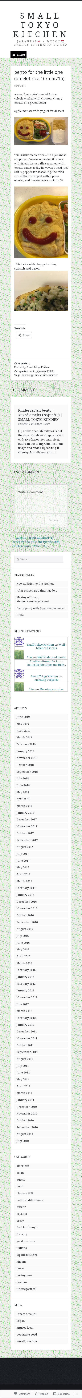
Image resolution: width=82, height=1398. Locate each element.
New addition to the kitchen (35, 583)
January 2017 (25, 895)
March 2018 (24, 806)
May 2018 (23, 792)
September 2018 (27, 771)
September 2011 (27, 1052)
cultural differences (30, 1200)
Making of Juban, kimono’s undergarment (33, 599)
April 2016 (23, 956)
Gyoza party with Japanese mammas (40, 608)
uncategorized (26, 1289)
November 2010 (27, 1113)
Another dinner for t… (44, 661)
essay (20, 1220)
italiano (22, 1248)
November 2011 (27, 1038)
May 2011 (23, 1079)
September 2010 (27, 1127)
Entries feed (25, 1327)
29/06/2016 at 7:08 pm (30, 424)
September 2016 (27, 922)
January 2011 (25, 1100)
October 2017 (25, 833)
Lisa (30, 657)
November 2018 (27, 758)
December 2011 (27, 1031)
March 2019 (24, 737)
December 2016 (27, 901)
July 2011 (23, 1066)
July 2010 (23, 1141)
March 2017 (24, 881)
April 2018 (23, 799)
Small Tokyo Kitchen (38, 367)
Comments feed (27, 1334)
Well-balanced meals (51, 646)
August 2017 (25, 847)
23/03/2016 (20, 86)
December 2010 (27, 1107)
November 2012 (27, 997)
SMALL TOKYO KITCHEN (41, 24)
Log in (21, 1320)
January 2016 (25, 977)
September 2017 (27, 840)
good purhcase (26, 1241)
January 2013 (25, 990)
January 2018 (25, 812)
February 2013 (26, 983)
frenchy (22, 1234)
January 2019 (25, 751)
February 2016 (26, 970)
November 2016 (27, 908)
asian (20, 1172)
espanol (22, 1214)
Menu (21, 54)
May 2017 (23, 867)
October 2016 (25, 915)
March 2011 (24, 1093)
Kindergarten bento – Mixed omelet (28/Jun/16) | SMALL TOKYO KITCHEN (40, 415)
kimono (22, 1261)
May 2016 (23, 949)
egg (31, 375)
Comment (54, 520)
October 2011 (25, 1045)
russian (22, 1282)
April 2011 (23, 1086)
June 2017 (23, 860)
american (23, 1166)
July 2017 (23, 854)
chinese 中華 (25, 1193)
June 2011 (23, 1072)
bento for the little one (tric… (46, 665)
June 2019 (23, 717)
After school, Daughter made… (37, 590)
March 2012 (24, 1011)
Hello (20, 615)
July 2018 (23, 778)
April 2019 (23, 730)
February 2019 (26, 744)
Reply (47, 424)
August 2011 (25, 1059)
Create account (26, 1314)
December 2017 (27, 819)
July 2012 (23, 1004)
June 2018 (23, 785)
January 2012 (25, 1025)
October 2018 (25, 765)
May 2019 (23, 724)
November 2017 (27, 826)
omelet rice (41, 375)
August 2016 (25, 929)
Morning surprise (46, 679)
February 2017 (26, 888)
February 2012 (26, 1018)
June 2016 (23, 942)
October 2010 (25, 1120)
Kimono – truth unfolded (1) (34, 537)
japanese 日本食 (45, 371)
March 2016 (24, 963)
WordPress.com (27, 1341)
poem (20, 1268)
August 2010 (25, 1134)
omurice (53, 375)
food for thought (27, 1227)
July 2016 (23, 936)
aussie (21, 1179)
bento (32, 371)
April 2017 (23, 874)
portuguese (24, 1275)
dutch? (21, 1207)
